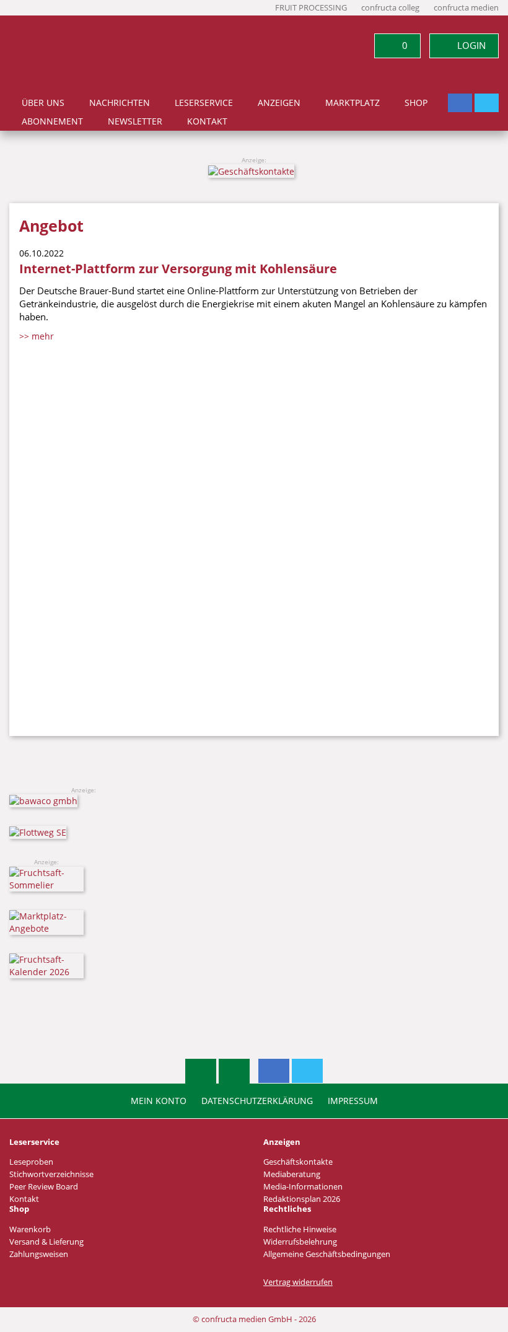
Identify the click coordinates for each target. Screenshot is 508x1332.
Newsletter (135, 121)
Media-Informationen (303, 1186)
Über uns (43, 102)
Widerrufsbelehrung (300, 1242)
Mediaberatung (291, 1174)
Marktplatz (352, 102)
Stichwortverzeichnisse (51, 1174)
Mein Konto (158, 1100)
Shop (416, 102)
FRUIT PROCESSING (311, 7)
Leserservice (204, 102)
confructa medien (466, 7)
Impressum (353, 1100)
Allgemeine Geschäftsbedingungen (326, 1254)
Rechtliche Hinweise (299, 1229)
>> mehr (36, 336)
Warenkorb (30, 1229)
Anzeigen (279, 102)
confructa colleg (390, 7)
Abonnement (52, 121)
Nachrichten (119, 102)
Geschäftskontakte (298, 1162)
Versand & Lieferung (46, 1242)
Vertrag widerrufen (298, 1282)
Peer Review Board (43, 1186)
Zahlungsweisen (38, 1254)
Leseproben (31, 1162)
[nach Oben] (200, 1071)
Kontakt (207, 121)
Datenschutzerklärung (257, 1100)
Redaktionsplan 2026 (301, 1199)
